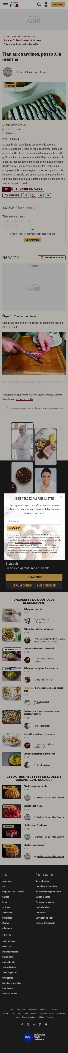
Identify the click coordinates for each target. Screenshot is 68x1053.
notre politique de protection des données (28, 542)
